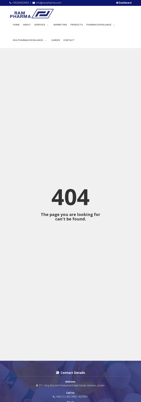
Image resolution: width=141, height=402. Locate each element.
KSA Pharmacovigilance (28, 40)
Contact (68, 40)
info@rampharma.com (48, 2)
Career (55, 40)
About (27, 24)
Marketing (60, 24)
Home (16, 24)
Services (39, 24)
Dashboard (125, 2)
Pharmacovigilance (98, 24)
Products (76, 24)
